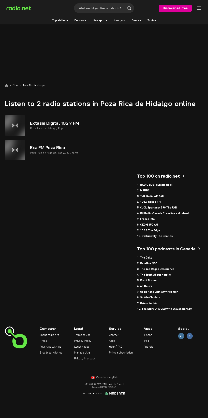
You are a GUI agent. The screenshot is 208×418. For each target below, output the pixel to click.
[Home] (6, 85)
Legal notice (81, 346)
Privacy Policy (82, 340)
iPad (146, 340)
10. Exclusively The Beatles (155, 236)
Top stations (60, 20)
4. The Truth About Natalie (154, 274)
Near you (119, 20)
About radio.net (49, 335)
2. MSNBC (143, 190)
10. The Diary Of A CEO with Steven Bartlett (164, 309)
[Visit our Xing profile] (189, 336)
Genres (136, 20)
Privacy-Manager (84, 358)
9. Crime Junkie (147, 303)
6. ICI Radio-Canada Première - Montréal (163, 213)
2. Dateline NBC (147, 263)
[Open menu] (199, 8)
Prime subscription (121, 352)
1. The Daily (144, 257)
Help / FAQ (115, 346)
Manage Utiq (82, 352)
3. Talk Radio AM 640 (150, 196)
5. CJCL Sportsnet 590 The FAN (157, 207)
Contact (114, 335)
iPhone (148, 335)
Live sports (100, 20)
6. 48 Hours (144, 286)
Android (148, 346)
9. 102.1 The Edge (148, 230)
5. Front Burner (147, 280)
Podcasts (80, 20)
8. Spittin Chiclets (148, 297)
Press (43, 340)
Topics (151, 20)
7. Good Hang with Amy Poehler (157, 291)
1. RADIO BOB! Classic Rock (154, 184)
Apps (112, 340)
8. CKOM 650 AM (147, 224)
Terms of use (82, 335)
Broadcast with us (51, 352)
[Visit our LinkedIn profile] (181, 336)
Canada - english (106, 377)
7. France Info (146, 219)
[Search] (129, 8)
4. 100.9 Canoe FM (149, 202)
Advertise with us (50, 346)
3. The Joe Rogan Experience (155, 269)
